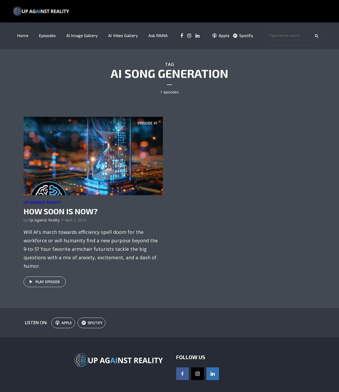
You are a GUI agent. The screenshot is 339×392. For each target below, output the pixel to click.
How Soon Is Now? (61, 211)
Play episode (47, 281)
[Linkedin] (212, 373)
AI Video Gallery (123, 35)
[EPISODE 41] (93, 155)
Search (317, 36)
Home (22, 35)
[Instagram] (197, 373)
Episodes (47, 35)
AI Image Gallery (81, 35)
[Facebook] (182, 373)
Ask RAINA (158, 35)
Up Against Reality (42, 202)
